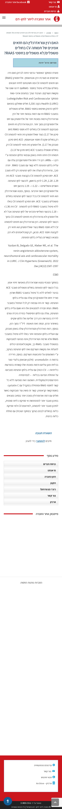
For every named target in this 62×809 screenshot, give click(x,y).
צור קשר (51, 495)
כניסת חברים (49, 464)
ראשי (56, 33)
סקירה (48, 33)
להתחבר (40, 441)
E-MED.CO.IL (26, 803)
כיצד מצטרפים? (48, 489)
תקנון (53, 483)
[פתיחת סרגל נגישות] (8, 801)
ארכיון (53, 502)
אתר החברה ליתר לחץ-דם (33, 19)
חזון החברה (50, 476)
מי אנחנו (52, 470)
